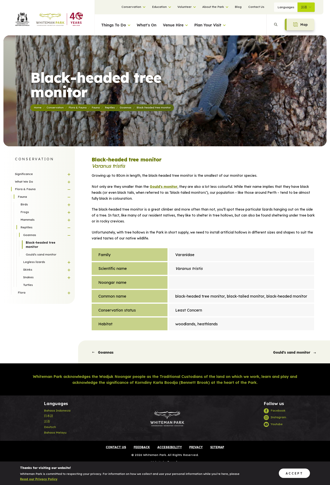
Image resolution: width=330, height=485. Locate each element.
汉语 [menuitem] (304, 7)
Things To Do (113, 25)
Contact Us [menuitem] (256, 7)
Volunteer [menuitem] (184, 7)
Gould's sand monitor (41, 254)
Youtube (277, 424)
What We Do (24, 181)
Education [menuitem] (159, 7)
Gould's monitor (163, 186)
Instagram (278, 417)
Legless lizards (34, 262)
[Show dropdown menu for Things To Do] (128, 24)
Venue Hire (173, 25)
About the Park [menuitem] (213, 7)
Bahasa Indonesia (57, 410)
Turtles (28, 285)
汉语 (47, 421)
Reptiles (26, 227)
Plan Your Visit (207, 25)
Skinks (27, 269)
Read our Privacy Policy (38, 479)
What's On (146, 25)
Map (304, 24)
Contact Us (116, 447)
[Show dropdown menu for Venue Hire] (186, 24)
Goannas (29, 235)
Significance (24, 174)
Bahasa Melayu (55, 432)
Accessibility (169, 447)
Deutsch (50, 427)
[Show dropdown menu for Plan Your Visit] (223, 24)
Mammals (27, 219)
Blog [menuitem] (238, 7)
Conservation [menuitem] (131, 7)
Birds (24, 204)
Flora (21, 292)
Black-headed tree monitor (40, 245)
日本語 (48, 416)
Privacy (196, 447)
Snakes (28, 277)
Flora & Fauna (25, 189)
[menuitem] (143, 7)
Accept (294, 473)
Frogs (24, 212)
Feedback (142, 447)
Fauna (22, 197)
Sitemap (217, 447)
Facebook (278, 410)
